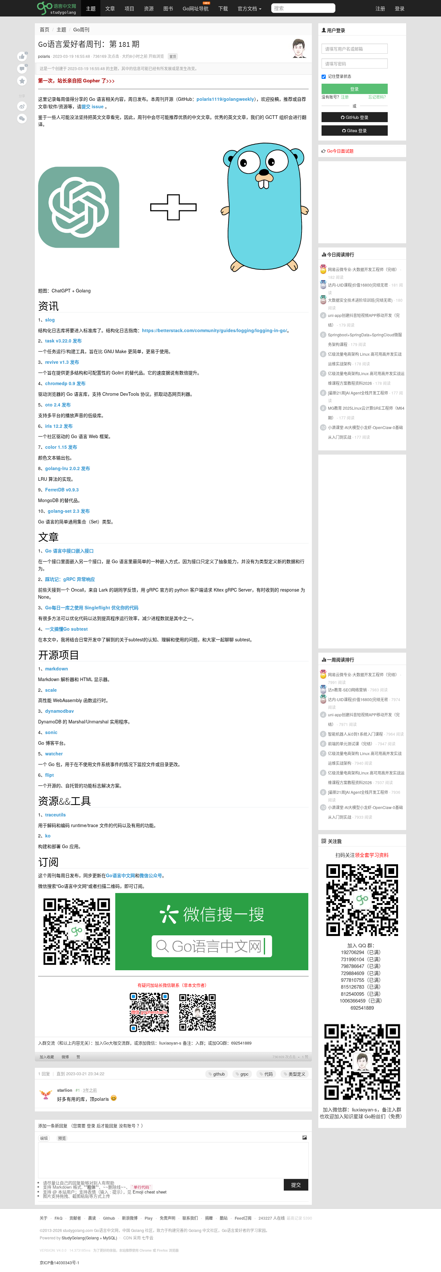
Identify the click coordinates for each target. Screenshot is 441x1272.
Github (109, 1218)
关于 (43, 1218)
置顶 (172, 56)
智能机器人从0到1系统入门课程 (355, 734)
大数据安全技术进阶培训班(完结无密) (361, 300)
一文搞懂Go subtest (66, 628)
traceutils (55, 814)
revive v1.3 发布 (62, 362)
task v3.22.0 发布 (63, 340)
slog (50, 319)
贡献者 (75, 1218)
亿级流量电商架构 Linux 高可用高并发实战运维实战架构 (365, 358)
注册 (380, 8)
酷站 (224, 1218)
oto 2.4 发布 (58, 404)
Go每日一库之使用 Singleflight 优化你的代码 (91, 607)
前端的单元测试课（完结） (351, 743)
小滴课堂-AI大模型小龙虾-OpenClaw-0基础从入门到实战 (365, 432)
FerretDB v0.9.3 (62, 489)
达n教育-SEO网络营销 (347, 689)
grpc (244, 1074)
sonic (51, 732)
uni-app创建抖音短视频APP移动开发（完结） (364, 320)
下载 (223, 8)
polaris (44, 56)
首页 (44, 29)
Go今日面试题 (340, 151)
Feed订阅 (243, 1218)
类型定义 (296, 1074)
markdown (56, 668)
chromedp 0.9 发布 (65, 383)
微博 (65, 1056)
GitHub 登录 (356, 117)
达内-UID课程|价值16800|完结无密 (358, 285)
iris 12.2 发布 (59, 426)
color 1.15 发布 (61, 447)
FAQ (58, 1218)
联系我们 (190, 1218)
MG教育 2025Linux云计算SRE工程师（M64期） (366, 412)
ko (48, 835)
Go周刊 (81, 29)
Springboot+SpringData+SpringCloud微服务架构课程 (365, 339)
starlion (64, 1090)
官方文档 (248, 8)
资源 (149, 8)
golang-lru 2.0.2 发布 (67, 468)
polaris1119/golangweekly (225, 99)
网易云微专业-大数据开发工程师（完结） (363, 269)
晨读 (92, 1218)
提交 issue (92, 106)
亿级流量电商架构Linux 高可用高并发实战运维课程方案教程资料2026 (366, 378)
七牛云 (147, 1237)
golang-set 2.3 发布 (69, 511)
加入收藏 (47, 1056)
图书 (168, 8)
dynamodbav (59, 711)
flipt (49, 775)
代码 (268, 1074)
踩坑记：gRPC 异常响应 (70, 579)
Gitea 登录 (356, 130)
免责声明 (167, 1218)
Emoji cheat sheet (150, 1192)
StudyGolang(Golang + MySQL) (89, 1237)
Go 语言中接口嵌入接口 (69, 550)
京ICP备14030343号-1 (59, 1262)
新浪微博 (130, 1218)
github (218, 1074)
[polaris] (299, 48)
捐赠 (209, 1218)
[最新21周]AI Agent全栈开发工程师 (358, 392)
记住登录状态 (339, 76)
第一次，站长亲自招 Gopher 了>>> (76, 80)
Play (149, 1218)
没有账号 (127, 1125)
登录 (400, 8)
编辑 (44, 1138)
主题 (91, 8)
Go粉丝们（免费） (384, 1116)
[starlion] (46, 1095)
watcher (54, 753)
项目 (129, 8)
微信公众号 (150, 875)
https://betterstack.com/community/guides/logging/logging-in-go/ (214, 330)
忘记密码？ (378, 97)
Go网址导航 (196, 8)
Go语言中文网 (120, 875)
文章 (110, 8)
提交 (296, 1184)
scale (51, 690)
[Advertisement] (366, 201)
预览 (62, 1138)
